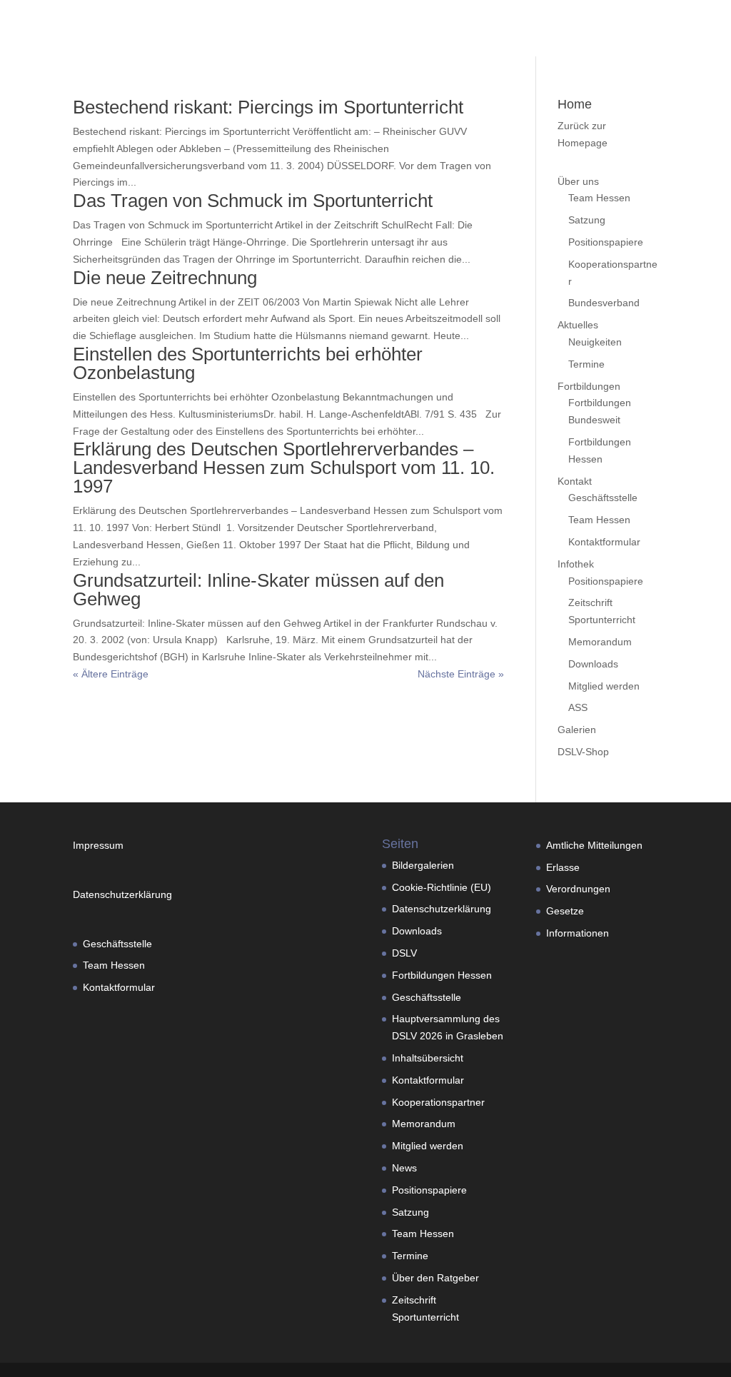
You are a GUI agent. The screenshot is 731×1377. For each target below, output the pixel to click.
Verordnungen (578, 888)
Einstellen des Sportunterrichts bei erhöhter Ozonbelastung (248, 363)
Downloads (593, 664)
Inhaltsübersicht (427, 1058)
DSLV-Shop (583, 751)
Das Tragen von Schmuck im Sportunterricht (253, 200)
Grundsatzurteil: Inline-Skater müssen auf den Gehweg (258, 590)
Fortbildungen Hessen (442, 975)
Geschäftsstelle (602, 497)
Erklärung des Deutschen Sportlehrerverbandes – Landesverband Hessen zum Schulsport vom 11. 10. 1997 (284, 467)
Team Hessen (599, 197)
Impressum (104, 845)
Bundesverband (604, 302)
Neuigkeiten (595, 342)
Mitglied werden (604, 686)
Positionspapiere (605, 242)
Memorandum (600, 641)
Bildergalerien (423, 865)
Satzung (586, 220)
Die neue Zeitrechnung (165, 277)
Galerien (577, 729)
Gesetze (565, 911)
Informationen (577, 933)
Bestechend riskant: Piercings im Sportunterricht (268, 107)
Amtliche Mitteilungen (594, 845)
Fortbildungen (589, 386)
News (404, 1168)
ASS (578, 707)
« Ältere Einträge (110, 674)
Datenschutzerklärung (122, 894)
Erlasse (563, 867)
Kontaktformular (604, 542)
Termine (586, 364)
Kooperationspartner (438, 1102)
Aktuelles (578, 325)
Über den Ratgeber (435, 1277)
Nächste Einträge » (461, 674)
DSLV (404, 953)
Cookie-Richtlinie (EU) (441, 887)
